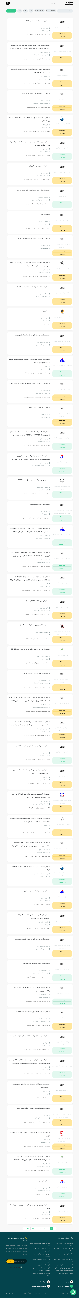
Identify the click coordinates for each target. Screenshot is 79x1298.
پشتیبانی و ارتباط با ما (63, 1286)
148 (33, 1228)
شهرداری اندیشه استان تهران (65, 1273)
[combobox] (51, 10)
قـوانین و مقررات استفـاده (39, 1286)
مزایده (30, 11)
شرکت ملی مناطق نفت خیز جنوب (64, 1254)
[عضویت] (10, 1261)
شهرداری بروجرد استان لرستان (65, 1265)
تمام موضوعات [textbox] (40, 11)
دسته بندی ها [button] (54, 3)
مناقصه (25, 11)
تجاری (19, 11)
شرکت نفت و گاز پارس (44, 1265)
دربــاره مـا (66, 1282)
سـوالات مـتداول (41, 1282)
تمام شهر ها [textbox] (52, 11)
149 (28, 1228)
